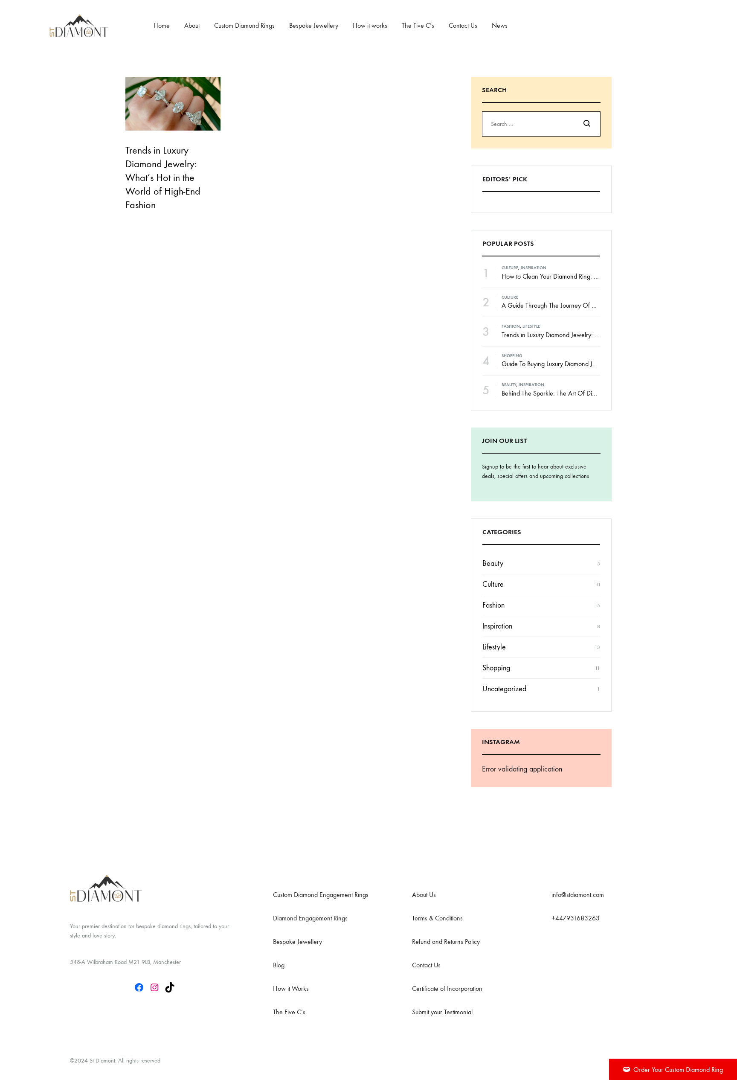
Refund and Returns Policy (446, 941)
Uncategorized (504, 688)
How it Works (291, 988)
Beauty (509, 384)
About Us (424, 895)
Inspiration (533, 268)
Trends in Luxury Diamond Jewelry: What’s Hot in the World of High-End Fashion (162, 177)
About (192, 25)
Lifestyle (531, 326)
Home (162, 25)
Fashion (511, 326)
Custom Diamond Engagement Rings (320, 895)
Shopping (512, 355)
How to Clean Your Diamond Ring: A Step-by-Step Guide (576, 276)
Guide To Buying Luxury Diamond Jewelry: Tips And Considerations (590, 364)
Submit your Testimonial (442, 1012)
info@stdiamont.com (577, 895)
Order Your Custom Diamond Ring (678, 1069)
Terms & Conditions (437, 918)
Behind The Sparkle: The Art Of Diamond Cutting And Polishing (584, 393)
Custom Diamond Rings (244, 25)
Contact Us (463, 25)
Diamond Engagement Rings (310, 918)
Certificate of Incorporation (447, 988)
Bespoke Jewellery (313, 25)
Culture (510, 268)
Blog (278, 965)
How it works (370, 25)
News (500, 25)
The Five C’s (418, 25)
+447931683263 (575, 918)
